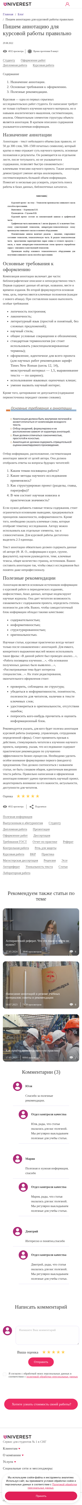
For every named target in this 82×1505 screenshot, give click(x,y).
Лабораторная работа (16, 873)
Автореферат (11, 866)
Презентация (41, 829)
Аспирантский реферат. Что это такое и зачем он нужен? (37, 942)
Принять (41, 1495)
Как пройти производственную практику (33, 1050)
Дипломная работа (15, 65)
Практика (48, 854)
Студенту (9, 60)
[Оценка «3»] (53, 1352)
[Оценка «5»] (63, 1352)
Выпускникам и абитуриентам (23, 823)
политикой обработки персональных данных (52, 1376)
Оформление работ (33, 60)
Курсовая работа (43, 65)
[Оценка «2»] (49, 1352)
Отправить (41, 1362)
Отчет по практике (45, 841)
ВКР (33, 854)
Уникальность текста (39, 866)
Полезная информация (17, 816)
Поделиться (40, 806)
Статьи (63, 866)
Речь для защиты (45, 848)
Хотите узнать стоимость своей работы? (41, 1404)
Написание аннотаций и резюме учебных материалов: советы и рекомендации (33, 995)
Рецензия (50, 860)
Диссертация (41, 835)
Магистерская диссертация (20, 860)
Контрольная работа (16, 848)
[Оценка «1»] (44, 1352)
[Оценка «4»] (58, 1352)
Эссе (64, 860)
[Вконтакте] (5, 1474)
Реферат (68, 841)
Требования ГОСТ (15, 841)
